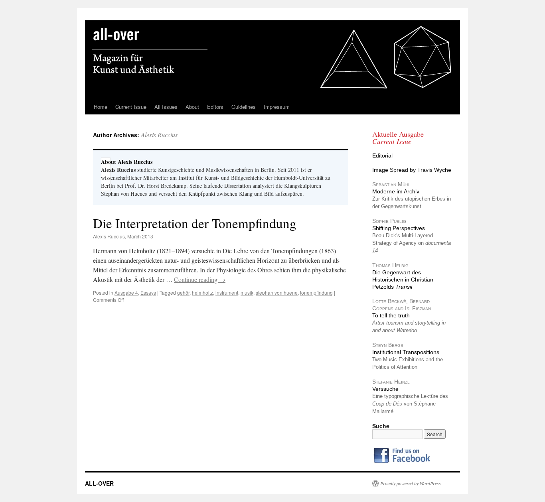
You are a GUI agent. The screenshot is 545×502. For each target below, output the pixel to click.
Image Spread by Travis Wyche (411, 170)
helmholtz (202, 292)
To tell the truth (391, 315)
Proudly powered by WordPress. (411, 483)
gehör (183, 292)
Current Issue (130, 106)
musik (247, 292)
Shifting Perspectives (398, 228)
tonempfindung (316, 292)
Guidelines (243, 106)
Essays (148, 292)
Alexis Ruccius (159, 134)
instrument (226, 292)
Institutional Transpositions (405, 352)
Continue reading (199, 279)
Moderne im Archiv (395, 191)
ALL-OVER (99, 483)
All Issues (166, 106)
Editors (215, 106)
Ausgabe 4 (126, 292)
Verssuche (385, 389)
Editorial (382, 155)
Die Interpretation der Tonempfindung (194, 223)
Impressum (277, 106)
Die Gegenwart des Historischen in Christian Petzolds (402, 279)
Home (100, 106)
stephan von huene (277, 292)
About (192, 106)
